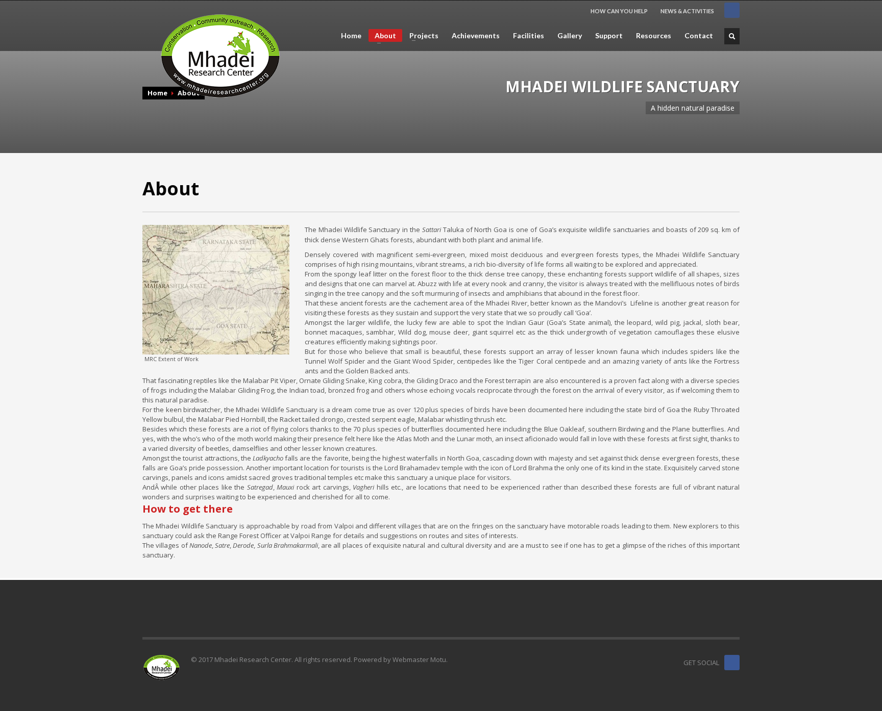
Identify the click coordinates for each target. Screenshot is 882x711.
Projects (420, 35)
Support (609, 35)
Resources (653, 35)
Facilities (528, 35)
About (382, 36)
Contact (698, 35)
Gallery (569, 35)
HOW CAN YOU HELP (619, 11)
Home (351, 35)
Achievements (476, 35)
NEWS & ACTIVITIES (687, 11)
